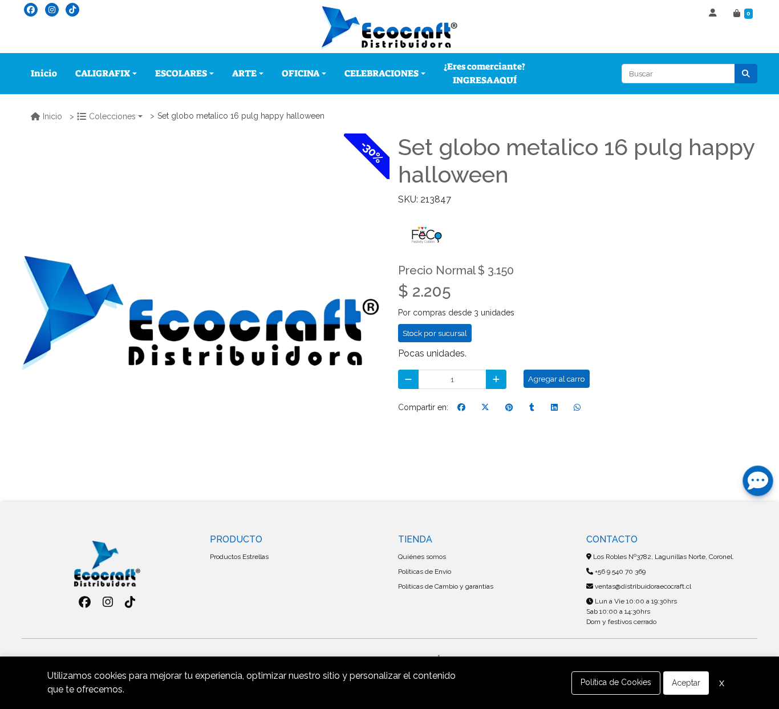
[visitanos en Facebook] (31, 10)
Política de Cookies (616, 682)
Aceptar (686, 682)
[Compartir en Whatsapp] (577, 407)
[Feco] (426, 234)
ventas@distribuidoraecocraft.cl (642, 586)
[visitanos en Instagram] (52, 10)
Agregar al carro (556, 378)
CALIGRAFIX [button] (102, 73)
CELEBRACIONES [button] (381, 73)
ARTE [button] (244, 73)
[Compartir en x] (485, 407)
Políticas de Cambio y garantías (445, 586)
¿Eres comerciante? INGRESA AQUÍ (484, 73)
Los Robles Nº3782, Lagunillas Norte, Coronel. (662, 557)
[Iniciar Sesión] (714, 14)
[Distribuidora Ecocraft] (389, 28)
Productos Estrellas (239, 557)
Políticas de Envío (424, 572)
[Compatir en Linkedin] (554, 407)
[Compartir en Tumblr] (532, 407)
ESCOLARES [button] (181, 73)
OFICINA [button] (300, 73)
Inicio (44, 73)
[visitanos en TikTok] (72, 10)
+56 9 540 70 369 (619, 572)
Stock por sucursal (435, 333)
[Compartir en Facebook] (461, 407)
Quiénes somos (422, 557)
